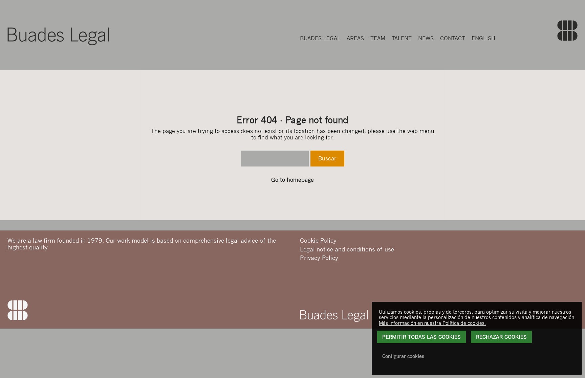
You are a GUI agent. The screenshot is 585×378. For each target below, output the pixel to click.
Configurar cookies (403, 356)
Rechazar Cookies (501, 336)
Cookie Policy (318, 240)
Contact (452, 38)
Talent (402, 38)
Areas (355, 38)
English (483, 38)
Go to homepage (292, 180)
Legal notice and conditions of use (347, 249)
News (426, 38)
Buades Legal (320, 38)
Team (377, 38)
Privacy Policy (319, 257)
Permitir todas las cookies (421, 336)
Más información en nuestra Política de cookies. (432, 322)
